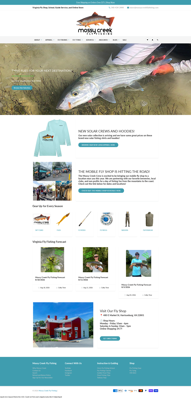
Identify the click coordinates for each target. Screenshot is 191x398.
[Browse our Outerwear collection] (149, 219)
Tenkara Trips (102, 378)
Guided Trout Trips (103, 373)
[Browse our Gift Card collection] (41, 216)
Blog (115, 40)
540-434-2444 (117, 7)
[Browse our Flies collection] (63, 219)
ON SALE (133, 373)
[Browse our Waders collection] (128, 219)
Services (90, 40)
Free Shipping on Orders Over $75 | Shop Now (95, 2)
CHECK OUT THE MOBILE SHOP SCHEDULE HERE (101, 191)
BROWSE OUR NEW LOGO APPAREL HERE (98, 145)
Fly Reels (103, 230)
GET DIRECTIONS (110, 338)
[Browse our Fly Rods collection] (85, 219)
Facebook (68, 370)
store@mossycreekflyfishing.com (144, 7)
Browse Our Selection (22, 88)
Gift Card (39, 230)
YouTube (68, 368)
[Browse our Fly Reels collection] (106, 219)
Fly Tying (77, 40)
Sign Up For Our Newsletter (42, 378)
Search (34, 373)
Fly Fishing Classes (104, 370)
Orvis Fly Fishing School (106, 368)
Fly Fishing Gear (135, 368)
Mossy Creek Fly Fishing (48, 391)
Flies (59, 230)
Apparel (48, 40)
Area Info (103, 40)
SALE (125, 40)
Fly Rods (81, 230)
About (37, 40)
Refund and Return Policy (41, 375)
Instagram (68, 373)
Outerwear (148, 230)
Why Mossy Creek (39, 368)
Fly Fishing (62, 40)
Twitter (67, 375)
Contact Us (36, 370)
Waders (124, 230)
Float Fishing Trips (103, 375)
